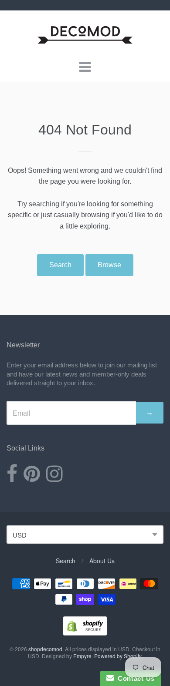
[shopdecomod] (85, 44)
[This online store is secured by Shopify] (85, 633)
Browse (109, 265)
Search (60, 265)
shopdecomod (45, 648)
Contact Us (134, 678)
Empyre (82, 655)
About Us (102, 560)
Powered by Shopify (117, 655)
